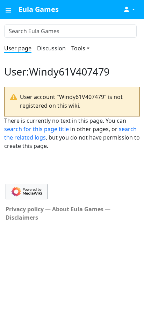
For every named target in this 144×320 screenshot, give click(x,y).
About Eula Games (77, 209)
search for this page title (36, 129)
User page (17, 48)
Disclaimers (22, 217)
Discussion (51, 48)
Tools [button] (78, 48)
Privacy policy (25, 209)
